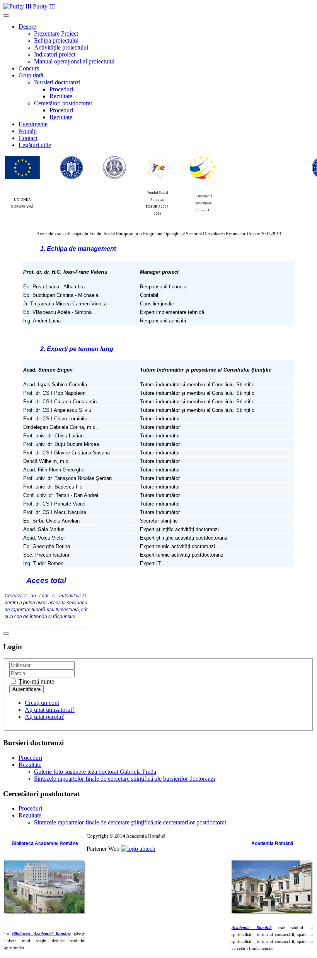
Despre (27, 26)
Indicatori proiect (54, 54)
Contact (28, 138)
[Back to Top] (6, 633)
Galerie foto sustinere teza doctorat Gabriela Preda (95, 771)
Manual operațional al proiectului (74, 61)
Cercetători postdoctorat (63, 103)
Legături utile (35, 145)
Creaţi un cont (42, 702)
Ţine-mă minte (35, 681)
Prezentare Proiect (56, 33)
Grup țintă (31, 75)
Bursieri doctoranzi (57, 82)
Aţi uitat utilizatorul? (50, 709)
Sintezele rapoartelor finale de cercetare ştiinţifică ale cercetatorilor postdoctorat (130, 822)
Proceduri (61, 89)
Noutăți (28, 131)
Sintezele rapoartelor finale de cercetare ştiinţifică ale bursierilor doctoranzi (124, 778)
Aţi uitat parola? (44, 716)
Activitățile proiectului (61, 47)
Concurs (29, 68)
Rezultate (60, 96)
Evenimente (33, 124)
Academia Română (252, 927)
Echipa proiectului (56, 40)
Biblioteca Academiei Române (41, 934)
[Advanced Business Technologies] (138, 848)
